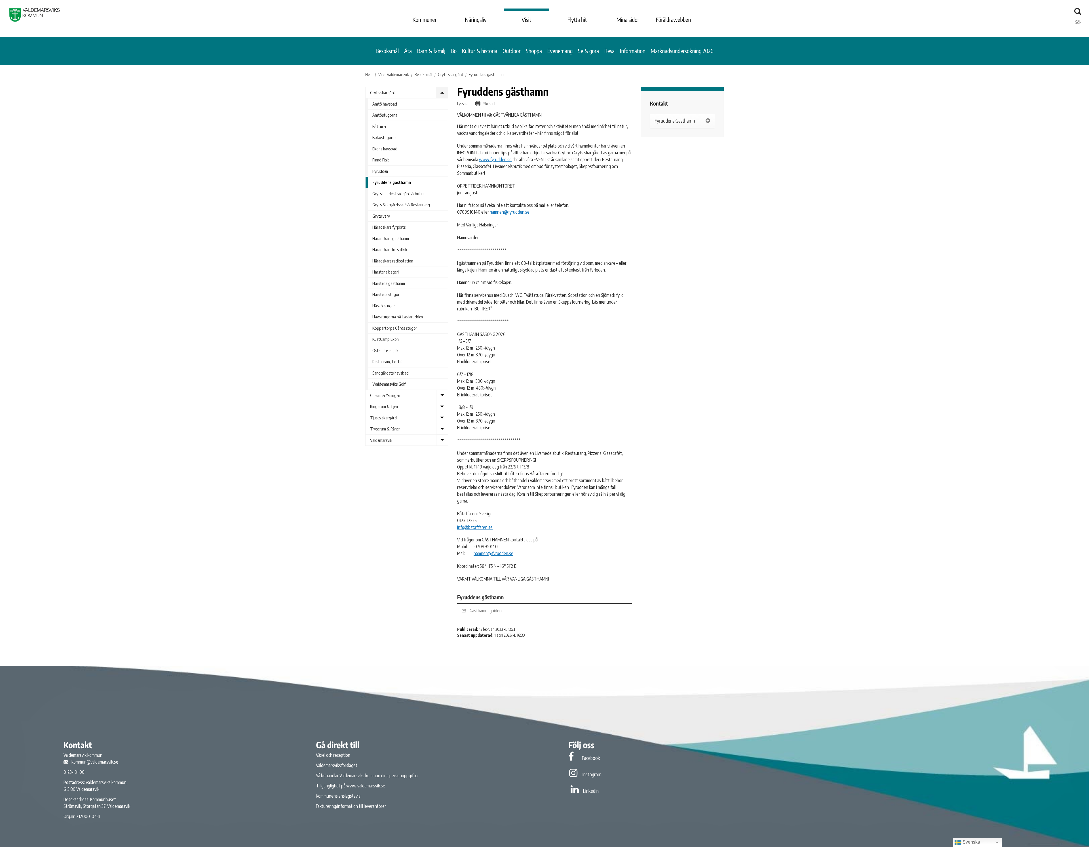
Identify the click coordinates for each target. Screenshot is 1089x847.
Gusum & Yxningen (385, 395)
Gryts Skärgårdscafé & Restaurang (401, 204)
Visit (526, 19)
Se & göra (588, 50)
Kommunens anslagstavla (338, 796)
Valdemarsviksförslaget (336, 765)
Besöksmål (387, 50)
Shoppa (534, 50)
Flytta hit (577, 19)
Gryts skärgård (382, 92)
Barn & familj (431, 50)
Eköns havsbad (384, 148)
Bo (454, 50)
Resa (609, 50)
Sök (1078, 20)
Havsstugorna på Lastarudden (397, 316)
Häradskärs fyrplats (389, 227)
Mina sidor (628, 19)
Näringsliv (475, 19)
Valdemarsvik (381, 440)
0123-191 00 (74, 772)
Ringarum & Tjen (384, 406)
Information (632, 50)
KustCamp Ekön (385, 339)
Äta (408, 50)
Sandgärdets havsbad (390, 372)
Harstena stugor (386, 294)
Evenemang (560, 50)
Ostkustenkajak (385, 350)
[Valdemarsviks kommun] (34, 15)
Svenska (970, 842)
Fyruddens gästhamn (391, 182)
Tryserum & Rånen (385, 428)
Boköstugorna (384, 137)
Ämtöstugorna (384, 114)
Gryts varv (381, 215)
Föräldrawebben (673, 19)
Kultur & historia (479, 50)
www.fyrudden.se (495, 159)
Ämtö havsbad (384, 103)
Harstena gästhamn (388, 283)
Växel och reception (333, 755)
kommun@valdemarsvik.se (94, 762)
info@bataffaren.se (475, 527)
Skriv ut (489, 103)
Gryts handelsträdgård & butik (398, 193)
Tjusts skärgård (383, 417)
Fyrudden (380, 171)
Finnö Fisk (380, 159)
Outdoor (511, 50)
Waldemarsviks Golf (389, 383)
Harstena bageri (385, 271)
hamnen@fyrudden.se (509, 212)
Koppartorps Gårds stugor (394, 328)
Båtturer (379, 126)
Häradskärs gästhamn (390, 238)
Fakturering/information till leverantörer (351, 806)
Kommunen (425, 19)
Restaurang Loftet (387, 361)
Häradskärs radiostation (392, 260)
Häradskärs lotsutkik (389, 249)
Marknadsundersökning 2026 (682, 50)
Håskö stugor (383, 305)
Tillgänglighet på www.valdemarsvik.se (350, 786)
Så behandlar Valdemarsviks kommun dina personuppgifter (367, 775)
